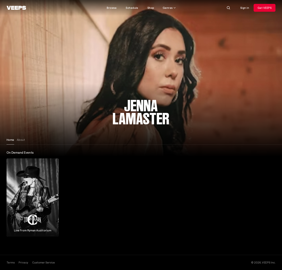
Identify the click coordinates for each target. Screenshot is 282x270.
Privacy (23, 262)
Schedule (132, 7)
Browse (112, 7)
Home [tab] (10, 139)
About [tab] (21, 139)
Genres (168, 7)
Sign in (244, 7)
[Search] (228, 8)
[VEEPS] (16, 8)
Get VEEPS (265, 7)
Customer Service (43, 262)
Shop (150, 7)
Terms (11, 262)
